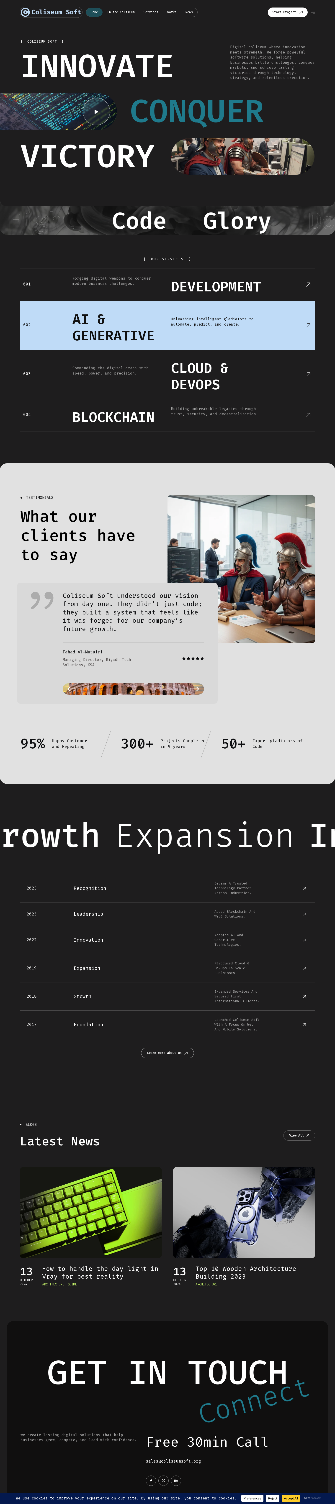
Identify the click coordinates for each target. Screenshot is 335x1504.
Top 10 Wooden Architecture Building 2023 (246, 1272)
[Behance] (176, 1481)
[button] (71, 689)
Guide (72, 1284)
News (189, 12)
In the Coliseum (120, 12)
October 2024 (26, 1282)
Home (94, 12)
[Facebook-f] (151, 1481)
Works (171, 12)
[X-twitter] (163, 1481)
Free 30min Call (207, 1442)
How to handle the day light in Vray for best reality (100, 1272)
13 (26, 1271)
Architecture (53, 1284)
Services (151, 12)
